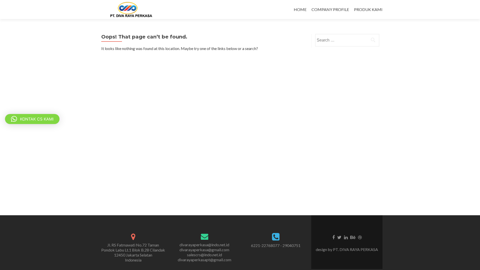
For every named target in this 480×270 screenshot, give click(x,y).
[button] (32, 119)
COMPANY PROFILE (330, 9)
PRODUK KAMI (368, 9)
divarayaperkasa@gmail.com (204, 249)
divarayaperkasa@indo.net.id (204, 244)
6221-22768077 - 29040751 (275, 245)
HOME (300, 9)
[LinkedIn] (346, 237)
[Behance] (353, 237)
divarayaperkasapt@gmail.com (204, 259)
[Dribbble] (360, 237)
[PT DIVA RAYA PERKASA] (133, 9)
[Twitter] (339, 237)
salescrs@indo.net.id (204, 254)
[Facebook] (333, 237)
